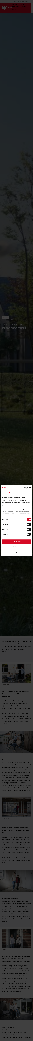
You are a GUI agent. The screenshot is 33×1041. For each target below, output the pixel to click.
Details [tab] (17, 492)
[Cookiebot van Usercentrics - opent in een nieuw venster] (24, 488)
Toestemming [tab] (6, 492)
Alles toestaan (17, 541)
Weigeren (16, 552)
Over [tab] (27, 492)
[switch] (29, 524)
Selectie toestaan (16, 547)
